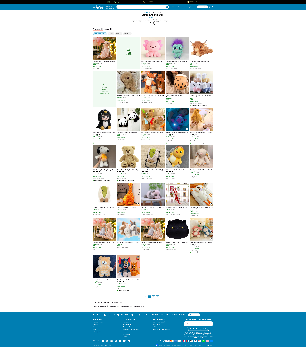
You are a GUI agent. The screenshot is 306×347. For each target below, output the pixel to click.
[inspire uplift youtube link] (120, 341)
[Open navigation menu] (94, 7)
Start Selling (203, 7)
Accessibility (126, 334)
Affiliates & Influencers (159, 327)
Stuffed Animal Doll (157, 12)
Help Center (126, 322)
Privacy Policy (208, 345)
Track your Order (127, 324)
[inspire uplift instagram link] (111, 341)
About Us (95, 324)
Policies (125, 336)
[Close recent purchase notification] (35, 340)
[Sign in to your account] (210, 7)
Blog (94, 327)
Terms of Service (198, 345)
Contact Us (126, 332)
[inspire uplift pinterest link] (124, 341)
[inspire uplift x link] (107, 341)
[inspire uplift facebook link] (103, 341)
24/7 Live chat (111, 315)
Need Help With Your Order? (131, 329)
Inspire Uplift (147, 12)
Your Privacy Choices (164, 345)
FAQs (94, 329)
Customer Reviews (98, 322)
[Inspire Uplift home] (99, 7)
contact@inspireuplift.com (142, 315)
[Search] (167, 7)
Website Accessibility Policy (179, 345)
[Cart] (212, 7)
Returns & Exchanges (129, 327)
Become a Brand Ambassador (161, 329)
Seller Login (156, 324)
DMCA (190, 345)
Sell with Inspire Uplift (159, 322)
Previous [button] (145, 297)
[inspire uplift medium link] (116, 341)
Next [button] (161, 297)
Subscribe (209, 324)
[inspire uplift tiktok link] (128, 341)
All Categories (97, 332)
